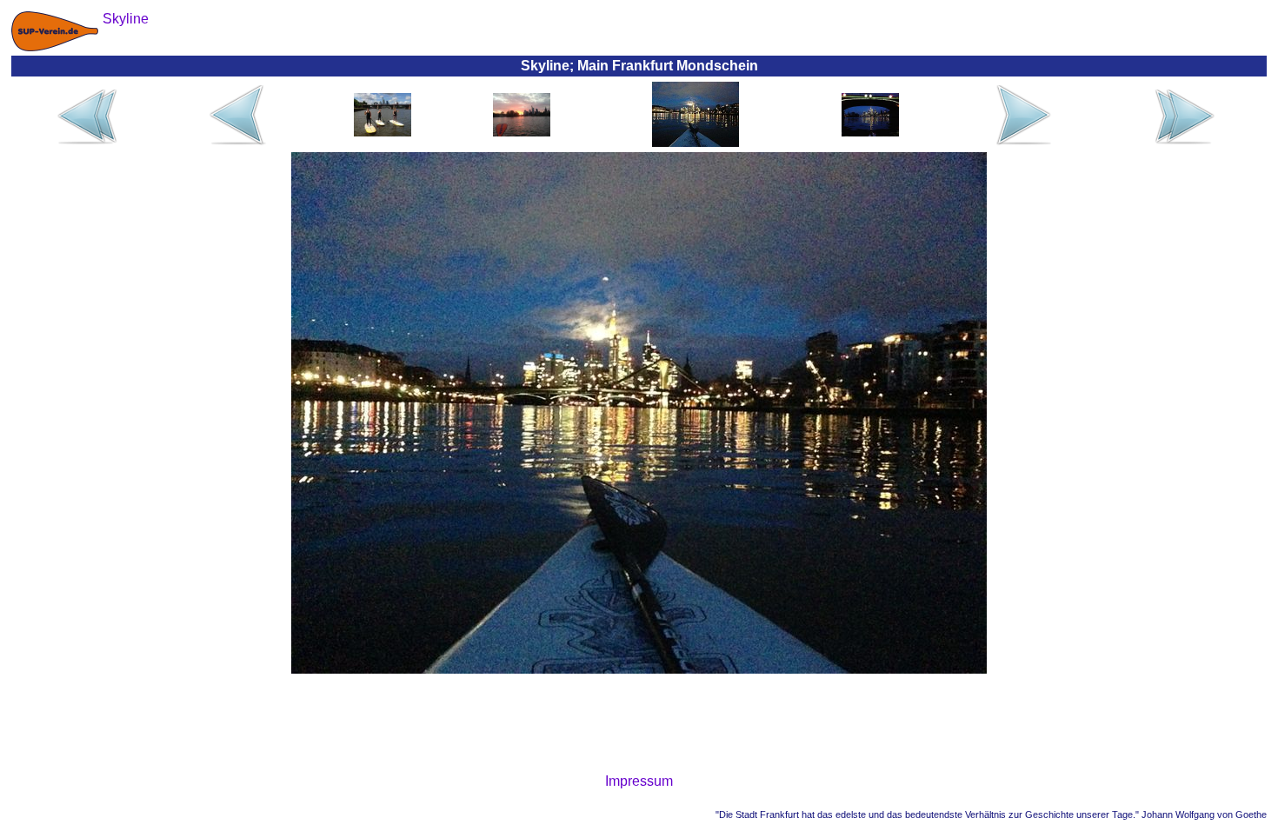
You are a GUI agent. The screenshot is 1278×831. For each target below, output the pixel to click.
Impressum (639, 781)
